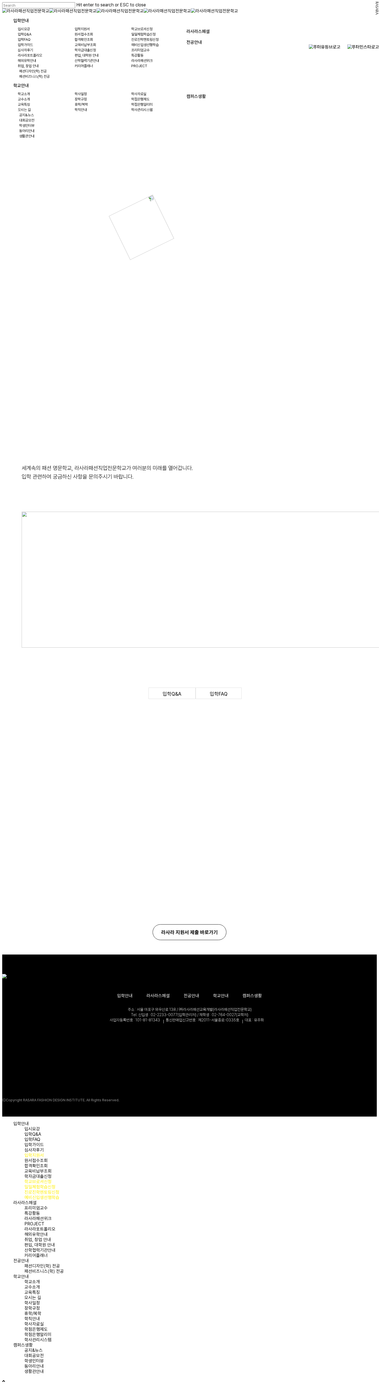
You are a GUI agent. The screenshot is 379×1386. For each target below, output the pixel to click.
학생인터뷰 (34, 1361)
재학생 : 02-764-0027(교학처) (346, 76)
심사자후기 (34, 1150)
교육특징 (32, 1292)
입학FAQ (219, 694)
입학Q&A (172, 694)
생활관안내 (34, 1371)
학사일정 (32, 1303)
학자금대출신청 (38, 1176)
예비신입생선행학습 (41, 1197)
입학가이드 (34, 1144)
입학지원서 (34, 1155)
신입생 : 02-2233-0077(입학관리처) (340, 61)
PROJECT (34, 1223)
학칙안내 (32, 1318)
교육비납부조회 (38, 1171)
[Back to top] (3, 1381)
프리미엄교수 (36, 1208)
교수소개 (32, 1287)
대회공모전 (34, 1355)
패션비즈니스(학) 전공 (44, 1271)
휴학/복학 (32, 1313)
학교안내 (221, 995)
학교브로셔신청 (38, 1181)
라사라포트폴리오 (39, 1229)
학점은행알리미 (38, 1334)
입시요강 (32, 1129)
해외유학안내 (36, 1234)
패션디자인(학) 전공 (42, 1266)
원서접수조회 (36, 1160)
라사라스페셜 (158, 995)
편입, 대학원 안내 (39, 1245)
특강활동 (32, 1213)
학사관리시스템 (38, 1339)
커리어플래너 (36, 1255)
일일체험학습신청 (39, 1187)
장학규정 (32, 1308)
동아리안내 (34, 1366)
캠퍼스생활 (252, 995)
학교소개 (32, 1281)
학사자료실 (34, 1324)
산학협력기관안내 (39, 1250)
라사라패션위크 (38, 1218)
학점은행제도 (36, 1329)
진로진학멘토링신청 (41, 1192)
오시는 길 (32, 1297)
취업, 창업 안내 (37, 1239)
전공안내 (191, 995)
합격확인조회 (36, 1165)
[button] (189, 932)
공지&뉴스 (33, 1350)
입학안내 (125, 995)
